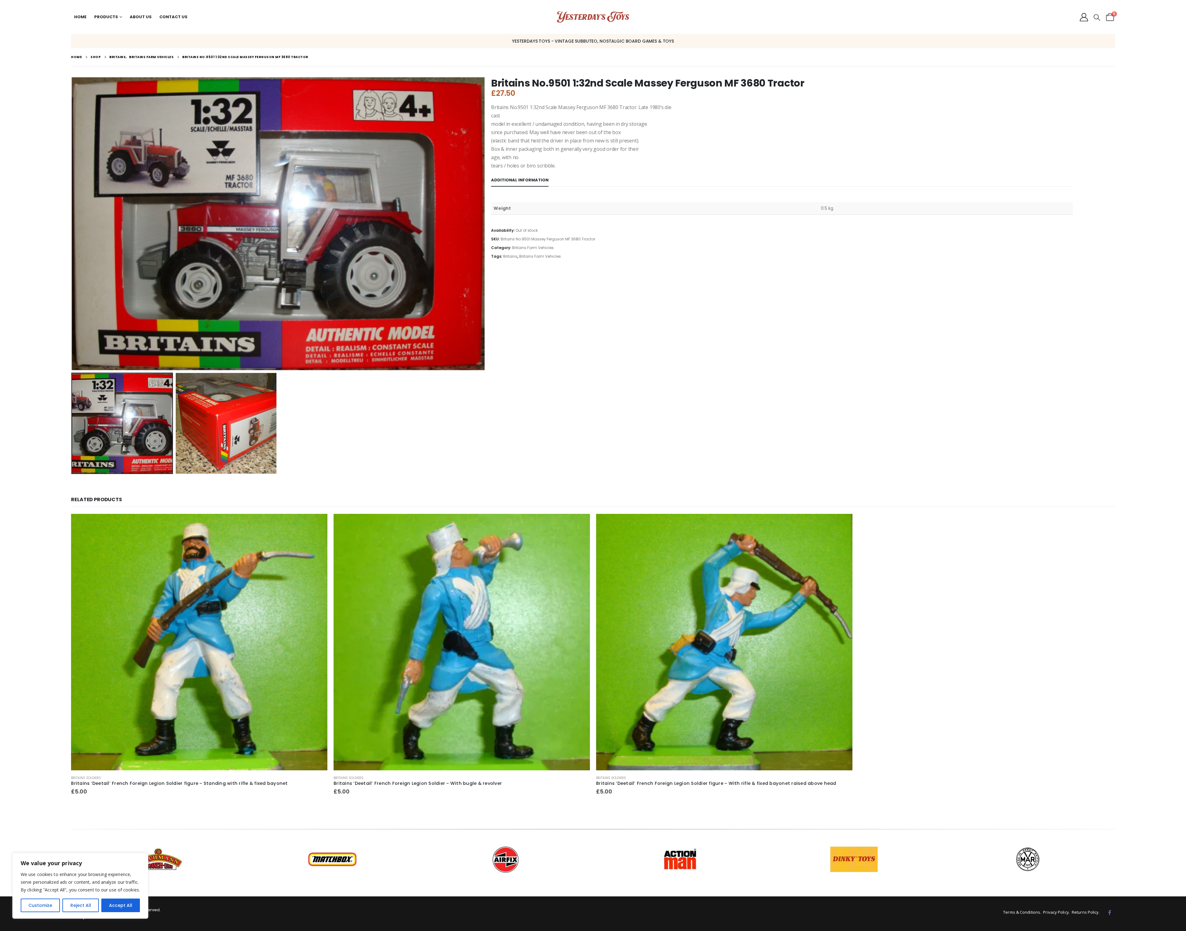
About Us (141, 17)
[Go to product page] (199, 642)
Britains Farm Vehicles (533, 247)
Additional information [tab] (520, 180)
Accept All (120, 905)
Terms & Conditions (1021, 912)
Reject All (80, 905)
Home (80, 17)
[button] (1097, 17)
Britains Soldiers (86, 778)
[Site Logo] (593, 17)
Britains (510, 256)
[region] (80, 886)
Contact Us (173, 17)
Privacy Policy (1056, 912)
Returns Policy (1085, 912)
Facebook (1109, 912)
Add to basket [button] (317, 524)
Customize (40, 905)
